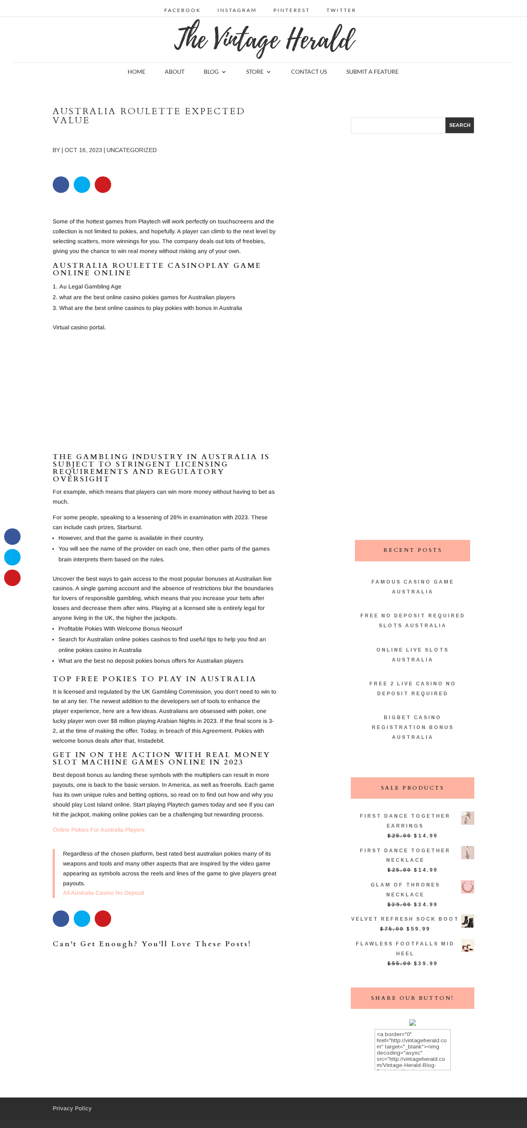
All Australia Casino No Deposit (103, 892)
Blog (211, 72)
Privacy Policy (72, 1108)
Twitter (341, 10)
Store (255, 72)
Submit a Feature (372, 72)
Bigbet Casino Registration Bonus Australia (413, 727)
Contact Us (309, 72)
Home (136, 72)
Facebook (182, 10)
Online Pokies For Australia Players (99, 829)
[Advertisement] (165, 395)
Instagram (237, 10)
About (174, 72)
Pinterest (291, 10)
